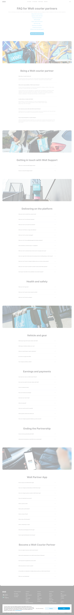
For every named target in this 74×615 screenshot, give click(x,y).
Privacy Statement (18, 610)
